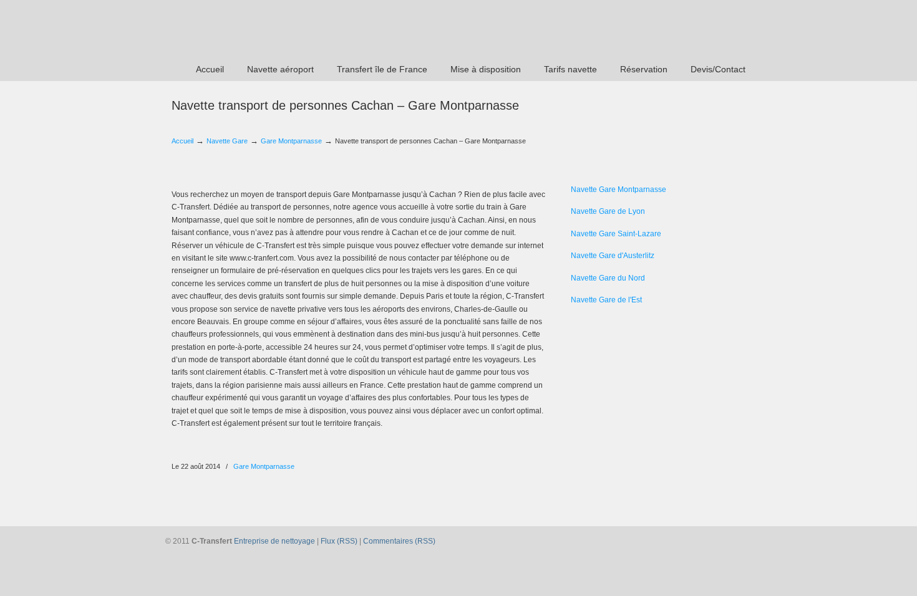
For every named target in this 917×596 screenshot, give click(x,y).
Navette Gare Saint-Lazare (616, 233)
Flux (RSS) (339, 541)
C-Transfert (247, 29)
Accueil (182, 141)
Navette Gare (227, 141)
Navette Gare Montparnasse (618, 189)
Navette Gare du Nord (608, 278)
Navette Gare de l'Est (606, 300)
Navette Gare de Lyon (608, 211)
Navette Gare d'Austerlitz (612, 255)
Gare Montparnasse (291, 141)
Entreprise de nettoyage (274, 541)
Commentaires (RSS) (399, 541)
